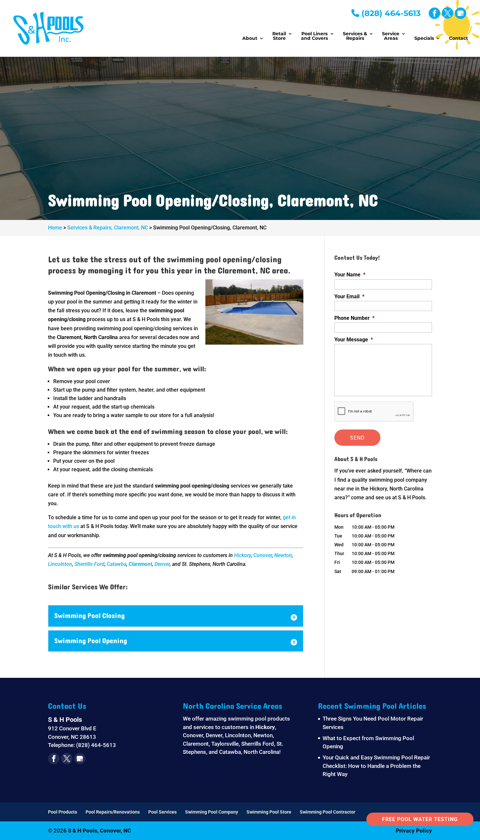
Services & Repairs (355, 36)
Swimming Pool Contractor (327, 812)
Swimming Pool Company (211, 812)
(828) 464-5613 (390, 13)
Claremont (140, 564)
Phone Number (354, 318)
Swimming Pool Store (269, 812)
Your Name (349, 275)
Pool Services (162, 812)
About (249, 38)
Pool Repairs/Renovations (113, 812)
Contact (458, 38)
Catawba (116, 564)
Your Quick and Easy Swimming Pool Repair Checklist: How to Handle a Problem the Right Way (376, 765)
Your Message (353, 339)
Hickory (242, 555)
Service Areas (390, 36)
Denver (162, 564)
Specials (424, 38)
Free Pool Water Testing (420, 819)
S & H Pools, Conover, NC (99, 830)
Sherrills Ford (89, 564)
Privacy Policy (414, 830)
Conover (262, 555)
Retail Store (279, 36)
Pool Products (62, 812)
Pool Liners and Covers (314, 36)
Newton (283, 555)
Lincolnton (60, 564)
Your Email (349, 296)
